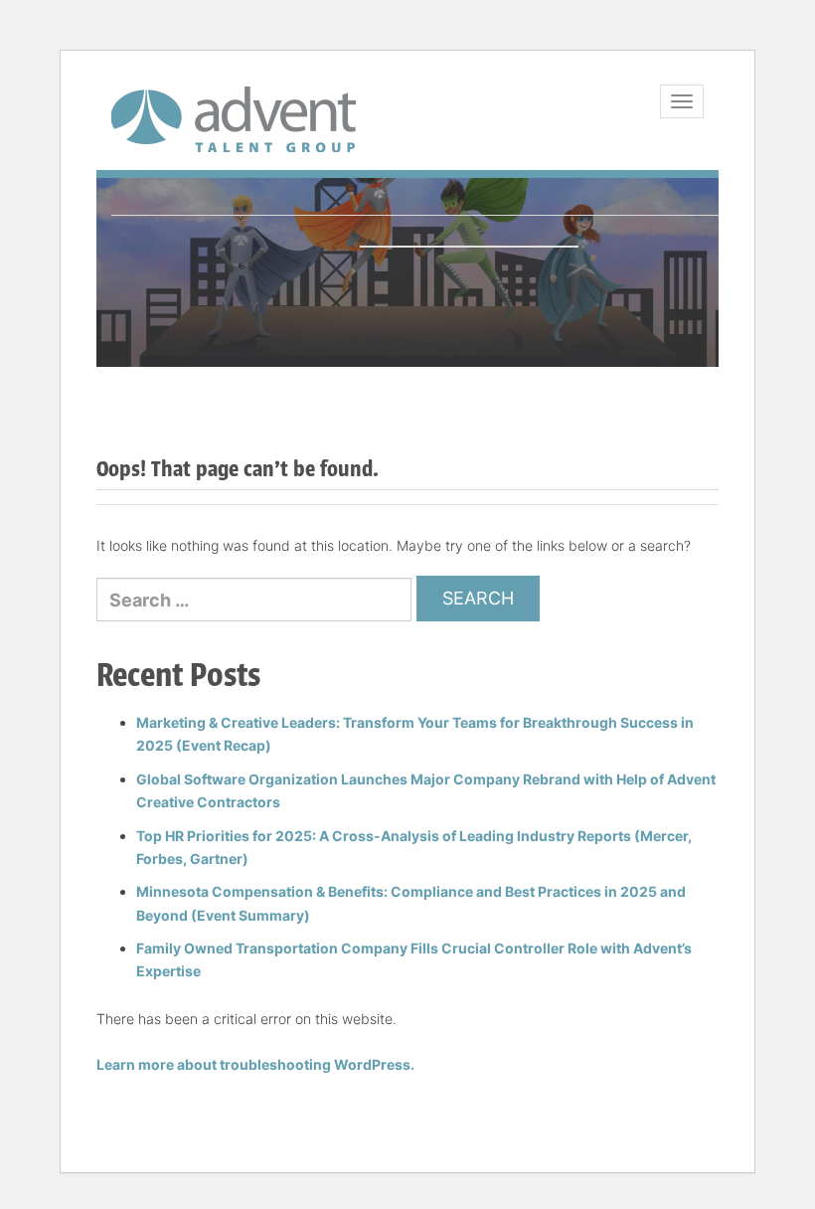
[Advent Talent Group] (233, 119)
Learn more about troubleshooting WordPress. (255, 1064)
